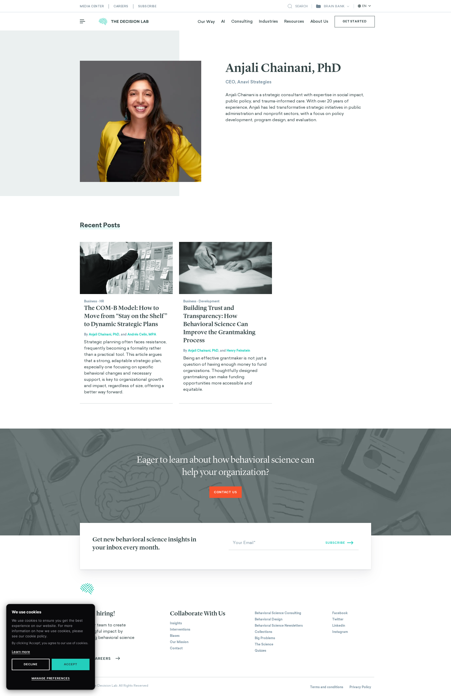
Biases (175, 635)
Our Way (206, 21)
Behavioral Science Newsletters (279, 625)
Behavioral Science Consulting (278, 613)
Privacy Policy (360, 687)
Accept (70, 664)
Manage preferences (51, 678)
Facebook (340, 613)
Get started (355, 21)
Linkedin (338, 625)
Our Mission (179, 642)
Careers (121, 6)
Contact (176, 648)
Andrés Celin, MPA (141, 334)
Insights (176, 623)
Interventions (180, 629)
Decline (31, 664)
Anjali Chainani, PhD (104, 334)
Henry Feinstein (238, 350)
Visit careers (95, 658)
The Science (264, 644)
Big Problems (265, 638)
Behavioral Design (268, 619)
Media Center (92, 6)
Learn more (21, 652)
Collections (263, 632)
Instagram (340, 632)
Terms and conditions (326, 687)
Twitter (337, 619)
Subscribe (147, 6)
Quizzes (260, 650)
